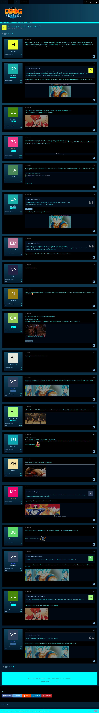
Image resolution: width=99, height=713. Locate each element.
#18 (94, 551)
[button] (7, 695)
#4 (94, 137)
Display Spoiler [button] (28, 208)
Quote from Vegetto (32, 492)
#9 (94, 289)
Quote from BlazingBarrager (35, 596)
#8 (94, 264)
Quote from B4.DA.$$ (33, 243)
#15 (94, 459)
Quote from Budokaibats (34, 556)
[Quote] (94, 56)
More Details (90, 711)
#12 (94, 377)
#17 (94, 527)
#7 (94, 238)
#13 (94, 406)
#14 (94, 434)
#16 (94, 487)
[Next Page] (13, 34)
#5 (94, 165)
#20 (94, 630)
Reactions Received (9, 54)
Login (56, 682)
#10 (94, 313)
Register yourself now (48, 678)
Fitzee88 (11, 28)
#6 (94, 194)
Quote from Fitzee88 (33, 69)
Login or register (89, 2)
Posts (6, 56)
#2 (94, 64)
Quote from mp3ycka (33, 199)
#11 (94, 352)
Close (95, 711)
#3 (94, 107)
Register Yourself (46, 682)
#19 (94, 591)
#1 (94, 39)
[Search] (96, 2)
